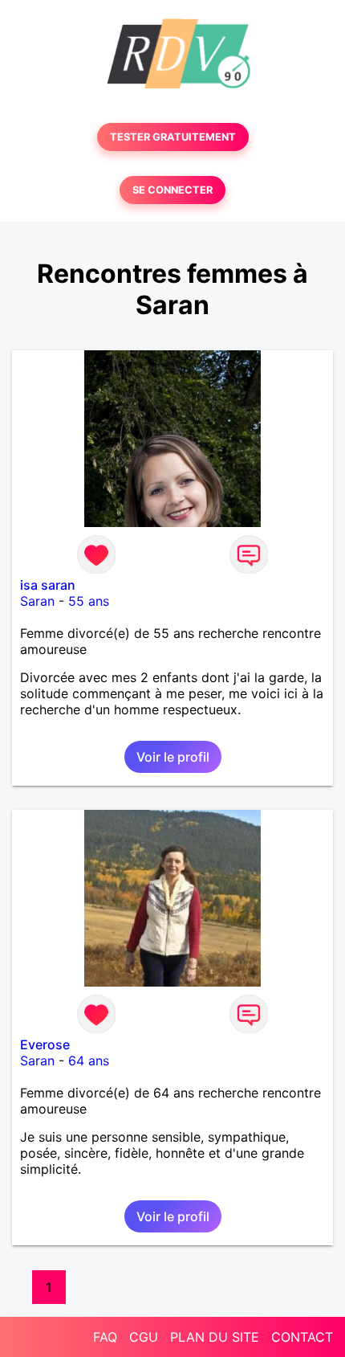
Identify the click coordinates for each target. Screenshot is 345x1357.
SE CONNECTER (172, 190)
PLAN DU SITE (214, 1337)
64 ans (88, 1060)
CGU (143, 1337)
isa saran (47, 585)
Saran (37, 601)
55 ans (88, 601)
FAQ (105, 1337)
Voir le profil (172, 757)
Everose (45, 1044)
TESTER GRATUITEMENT (173, 137)
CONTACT (302, 1337)
